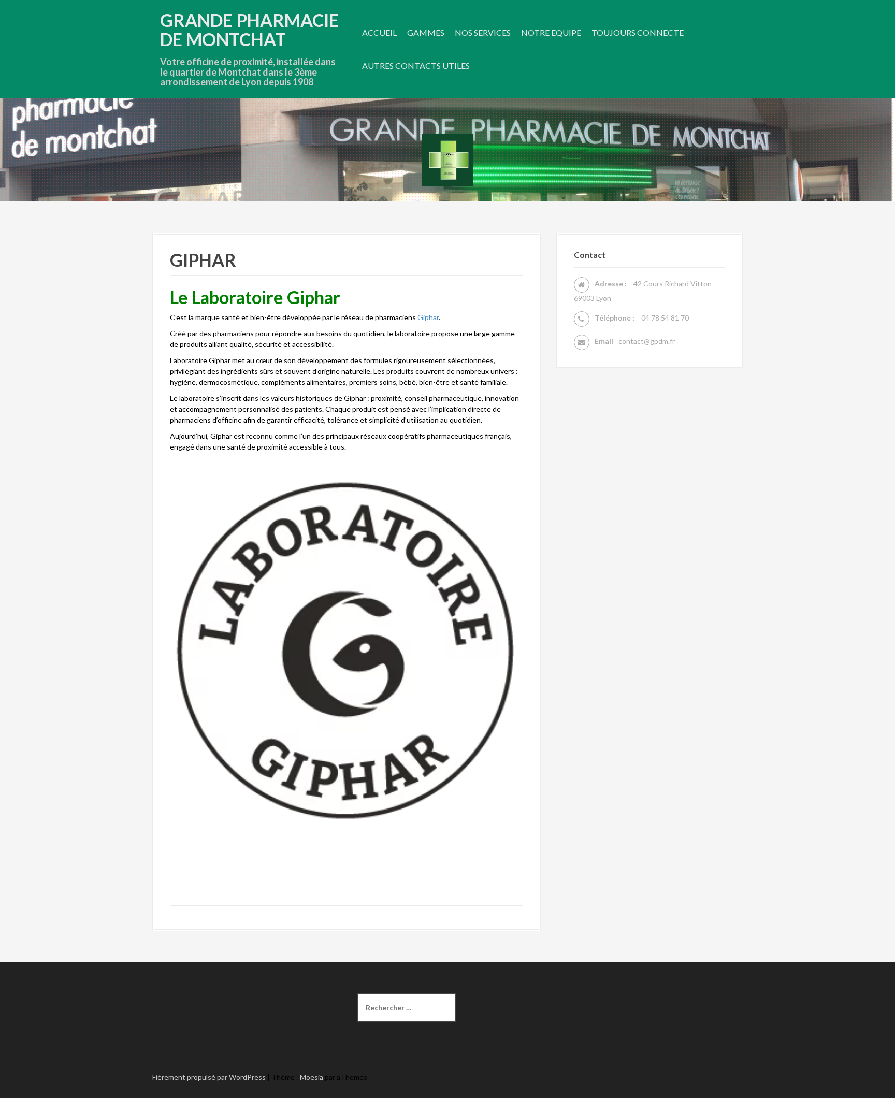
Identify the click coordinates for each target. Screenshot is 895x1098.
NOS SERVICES (483, 32)
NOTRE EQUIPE (551, 32)
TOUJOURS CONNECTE (637, 32)
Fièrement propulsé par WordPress (209, 1077)
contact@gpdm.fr (646, 341)
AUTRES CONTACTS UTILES (416, 65)
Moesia (311, 1077)
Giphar (428, 317)
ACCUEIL (379, 32)
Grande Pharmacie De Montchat (249, 29)
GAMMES (425, 32)
